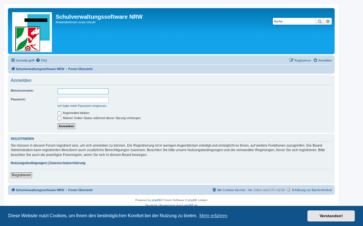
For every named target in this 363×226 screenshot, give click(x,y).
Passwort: (18, 99)
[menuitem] (41, 60)
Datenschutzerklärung (67, 163)
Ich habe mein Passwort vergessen (82, 105)
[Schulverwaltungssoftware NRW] (32, 31)
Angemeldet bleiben (75, 113)
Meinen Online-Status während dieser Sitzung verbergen (101, 118)
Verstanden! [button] (331, 216)
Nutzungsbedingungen (29, 163)
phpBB (156, 200)
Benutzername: (22, 90)
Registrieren (21, 175)
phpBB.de (191, 205)
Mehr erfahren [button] (213, 215)
